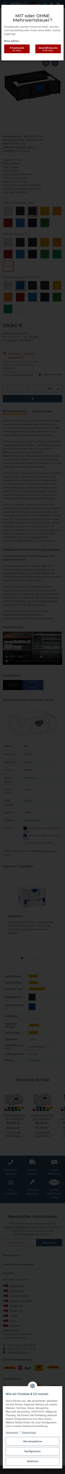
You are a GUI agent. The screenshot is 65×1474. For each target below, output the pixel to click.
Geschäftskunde (48, 49)
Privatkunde (17, 49)
